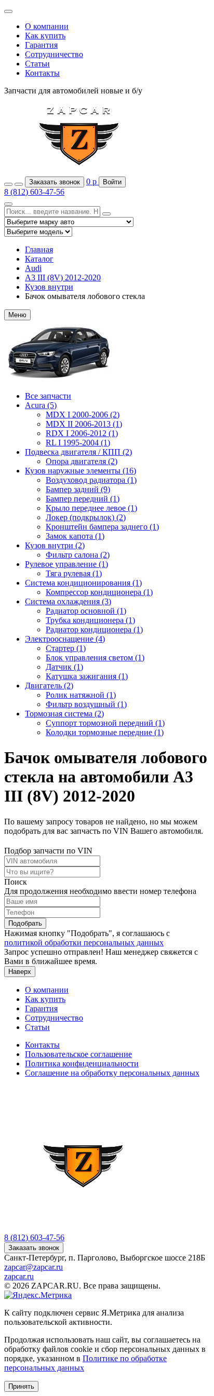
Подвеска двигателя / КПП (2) (78, 452)
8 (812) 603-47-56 (34, 191)
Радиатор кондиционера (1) (94, 629)
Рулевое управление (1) (66, 564)
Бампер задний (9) (78, 489)
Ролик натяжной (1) (81, 694)
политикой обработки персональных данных (84, 942)
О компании (47, 26)
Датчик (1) (64, 666)
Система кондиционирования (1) (83, 582)
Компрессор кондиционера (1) (99, 592)
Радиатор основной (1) (86, 610)
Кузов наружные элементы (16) (80, 470)
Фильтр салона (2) (78, 554)
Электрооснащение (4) (65, 638)
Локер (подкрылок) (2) (86, 517)
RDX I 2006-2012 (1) (82, 433)
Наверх (19, 971)
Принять (21, 1386)
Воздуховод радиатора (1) (91, 480)
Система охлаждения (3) (68, 601)
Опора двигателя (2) (81, 461)
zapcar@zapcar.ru (33, 1267)
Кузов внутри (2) (55, 545)
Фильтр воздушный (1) (86, 704)
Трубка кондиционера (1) (90, 620)
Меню (17, 315)
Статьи (37, 63)
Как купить (45, 35)
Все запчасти (48, 395)
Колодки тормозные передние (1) (105, 732)
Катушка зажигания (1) (87, 676)
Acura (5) (41, 405)
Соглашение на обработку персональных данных (112, 1072)
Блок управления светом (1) (95, 657)
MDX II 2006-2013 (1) (84, 423)
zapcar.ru (19, 1276)
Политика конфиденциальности (82, 1063)
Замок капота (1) (75, 536)
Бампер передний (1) (82, 498)
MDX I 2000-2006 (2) (82, 414)
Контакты (42, 73)
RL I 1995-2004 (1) (78, 442)
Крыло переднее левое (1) (91, 508)
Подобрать (25, 923)
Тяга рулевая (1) (74, 573)
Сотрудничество (54, 54)
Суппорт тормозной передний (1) (105, 723)
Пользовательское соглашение (78, 1054)
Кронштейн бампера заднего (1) (102, 526)
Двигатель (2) (49, 685)
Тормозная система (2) (64, 713)
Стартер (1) (66, 648)
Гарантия (41, 44)
